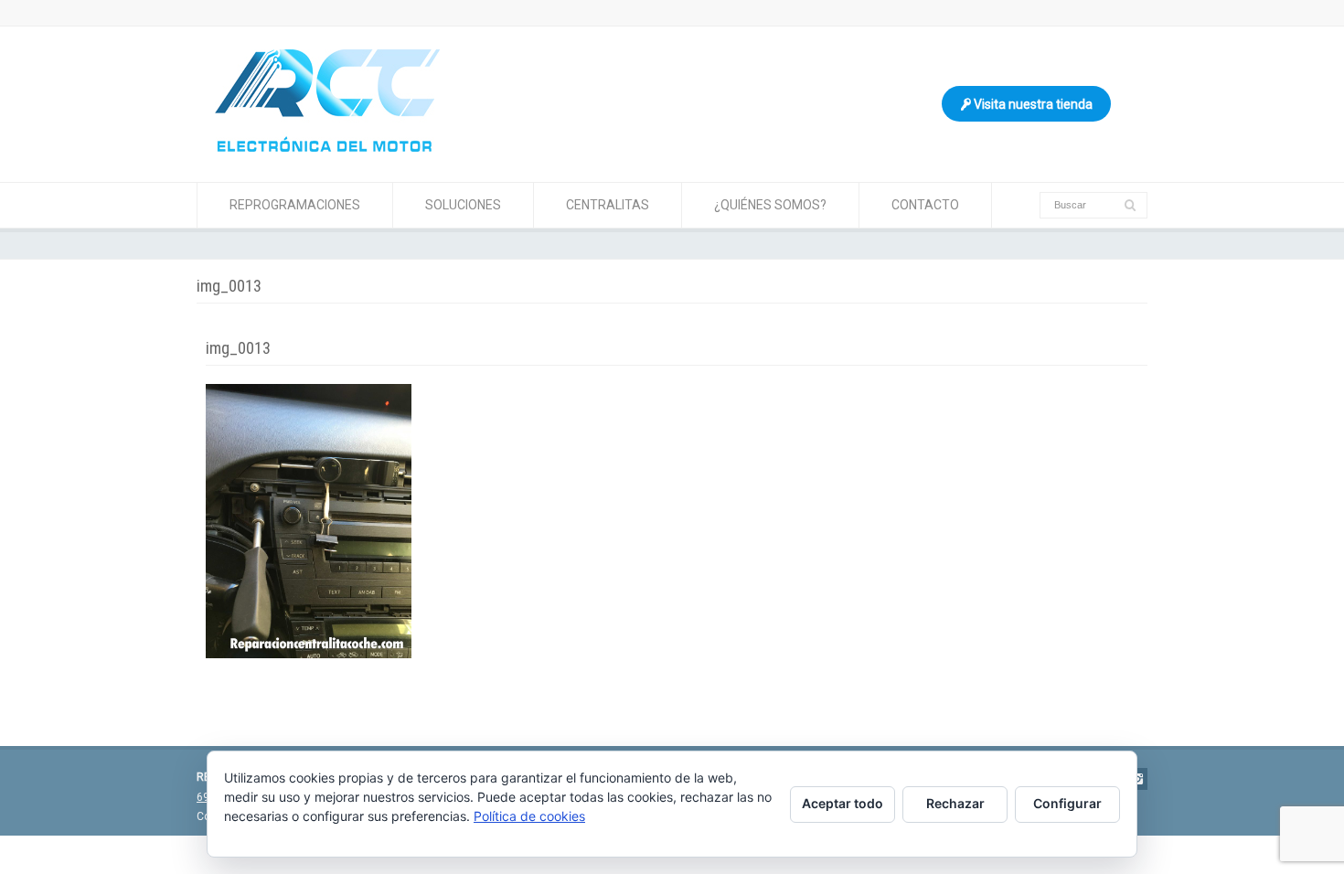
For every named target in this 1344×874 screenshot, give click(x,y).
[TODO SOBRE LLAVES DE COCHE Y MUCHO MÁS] (327, 147)
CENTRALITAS (607, 204)
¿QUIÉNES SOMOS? (770, 204)
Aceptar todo (842, 803)
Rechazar (955, 803)
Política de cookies (529, 816)
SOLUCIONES (463, 204)
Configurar (1067, 803)
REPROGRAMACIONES (294, 204)
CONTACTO (925, 204)
